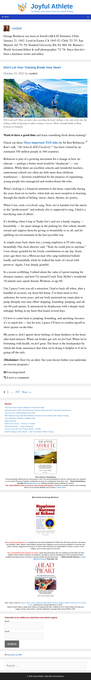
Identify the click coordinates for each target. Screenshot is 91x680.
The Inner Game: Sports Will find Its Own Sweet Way (24, 407)
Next (26, 392)
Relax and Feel (10, 421)
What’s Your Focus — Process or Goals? (20, 424)
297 (17, 392)
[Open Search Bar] (88, 17)
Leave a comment (18, 377)
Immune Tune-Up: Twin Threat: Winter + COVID (23, 429)
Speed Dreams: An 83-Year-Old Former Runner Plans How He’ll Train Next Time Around (38, 410)
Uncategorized (16, 372)
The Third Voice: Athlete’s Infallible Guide (20, 418)
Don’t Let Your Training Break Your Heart (32, 67)
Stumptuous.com (33, 483)
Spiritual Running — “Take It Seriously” (19, 426)
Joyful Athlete (52, 6)
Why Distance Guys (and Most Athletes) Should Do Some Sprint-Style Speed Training (37, 416)
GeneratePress (58, 676)
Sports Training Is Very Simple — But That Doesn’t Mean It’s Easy (29, 432)
